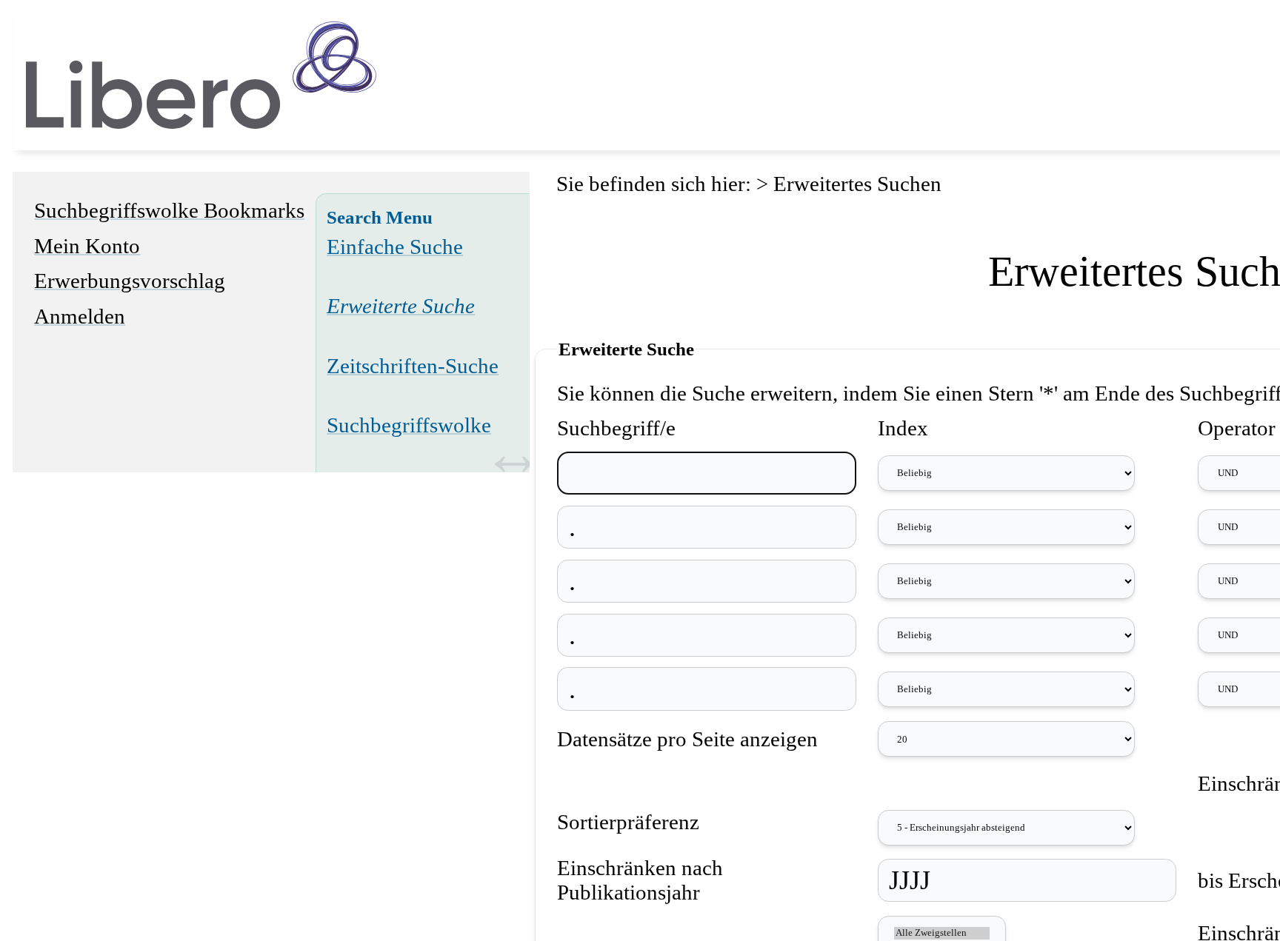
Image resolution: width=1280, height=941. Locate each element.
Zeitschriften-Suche (413, 366)
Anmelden (79, 316)
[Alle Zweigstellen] (941, 933)
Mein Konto (87, 246)
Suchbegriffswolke (409, 425)
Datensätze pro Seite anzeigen (687, 739)
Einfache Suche (395, 246)
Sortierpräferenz (628, 822)
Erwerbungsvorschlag (129, 280)
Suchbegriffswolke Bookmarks (169, 210)
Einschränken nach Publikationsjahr (640, 880)
